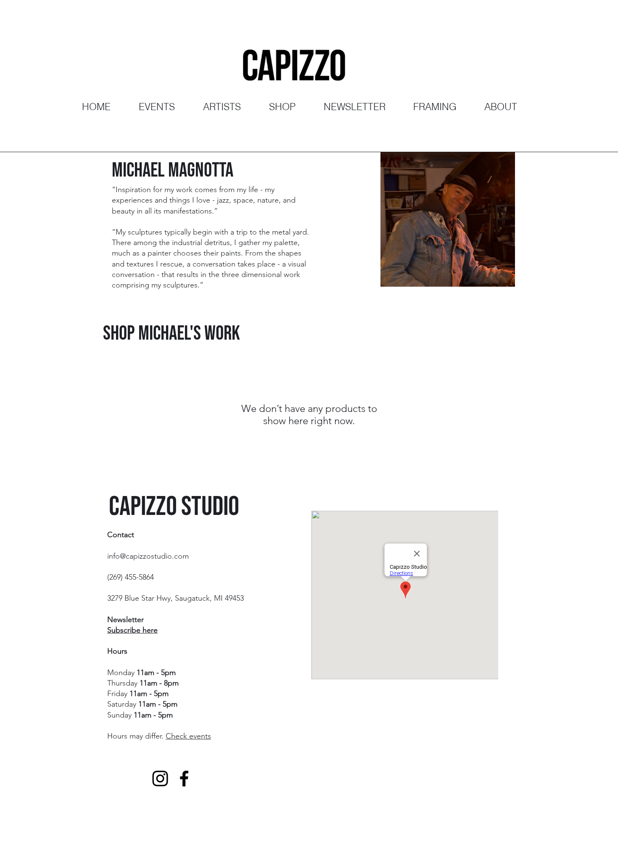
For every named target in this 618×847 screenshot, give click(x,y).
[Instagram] (160, 778)
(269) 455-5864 (130, 577)
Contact (120, 534)
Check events (188, 736)
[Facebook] (184, 778)
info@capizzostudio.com (148, 556)
